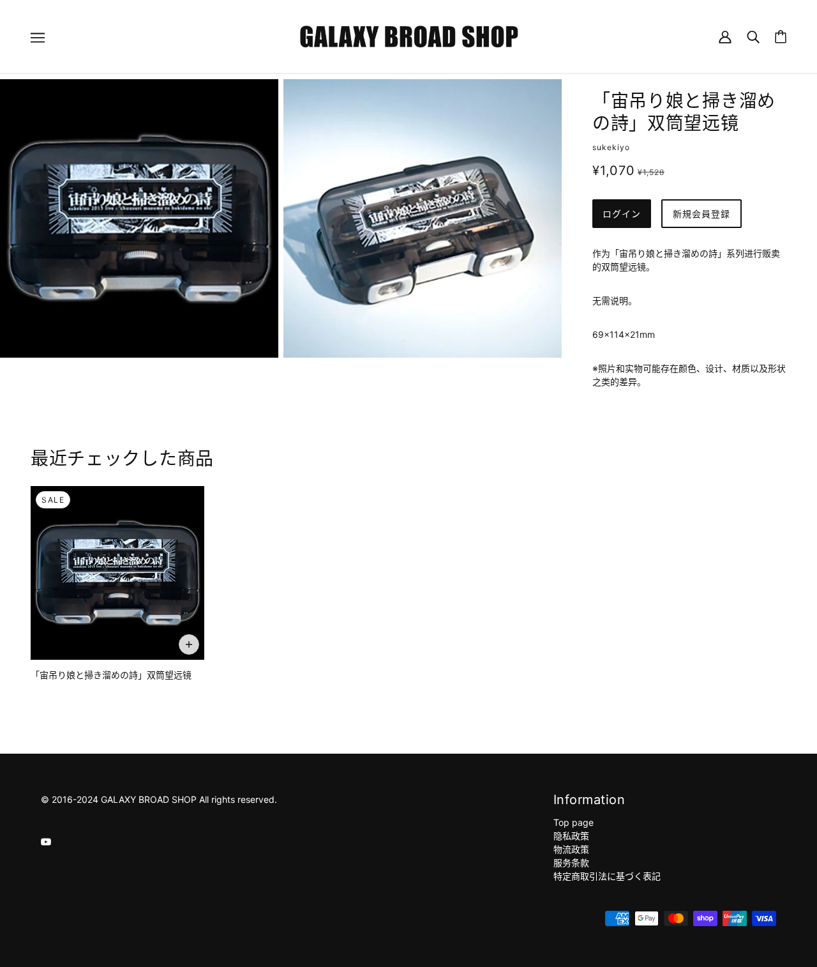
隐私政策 (571, 835)
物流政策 (571, 849)
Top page (573, 822)
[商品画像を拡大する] (139, 218)
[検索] (753, 36)
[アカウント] (725, 36)
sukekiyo (611, 147)
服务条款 (571, 862)
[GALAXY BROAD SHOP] (408, 35)
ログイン (622, 213)
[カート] (781, 37)
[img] (46, 841)
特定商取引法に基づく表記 (607, 876)
